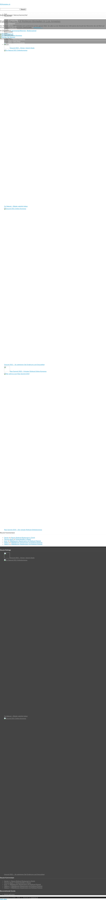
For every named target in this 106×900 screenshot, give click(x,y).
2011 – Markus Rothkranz (16, 39)
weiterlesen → (38, 27)
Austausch (11, 23)
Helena (6, 542)
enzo (5, 541)
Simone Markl (8, 539)
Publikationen (12, 28)
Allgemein (23, 31)
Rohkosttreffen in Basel (23, 539)
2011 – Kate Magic (14, 41)
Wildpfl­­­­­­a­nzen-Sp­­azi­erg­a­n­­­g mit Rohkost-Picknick (25, 541)
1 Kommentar (15, 31)
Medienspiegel (8, 32)
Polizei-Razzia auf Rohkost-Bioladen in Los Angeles (30, 21)
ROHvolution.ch (5, 4)
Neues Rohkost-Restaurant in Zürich (23, 537)
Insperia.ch (34, 897)
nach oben (3, 899)
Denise (6, 537)
